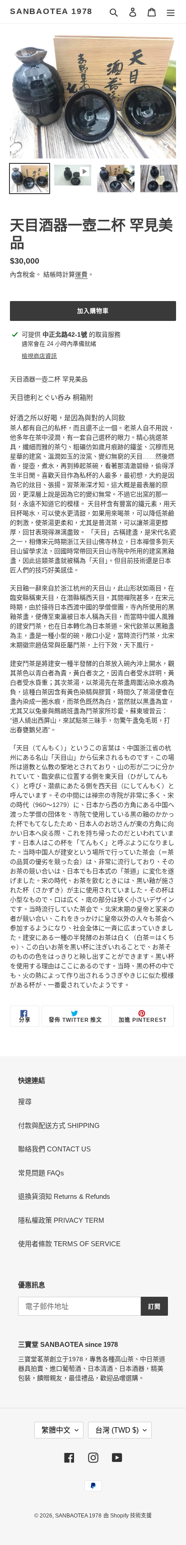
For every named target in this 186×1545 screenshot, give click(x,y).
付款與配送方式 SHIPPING (59, 1125)
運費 (81, 274)
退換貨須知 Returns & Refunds (64, 1196)
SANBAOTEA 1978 (51, 11)
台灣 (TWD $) (117, 1430)
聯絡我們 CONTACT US (54, 1149)
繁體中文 (56, 1430)
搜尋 (25, 1101)
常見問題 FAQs (41, 1173)
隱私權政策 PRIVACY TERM (61, 1220)
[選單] (170, 12)
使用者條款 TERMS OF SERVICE (69, 1244)
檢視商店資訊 (39, 356)
